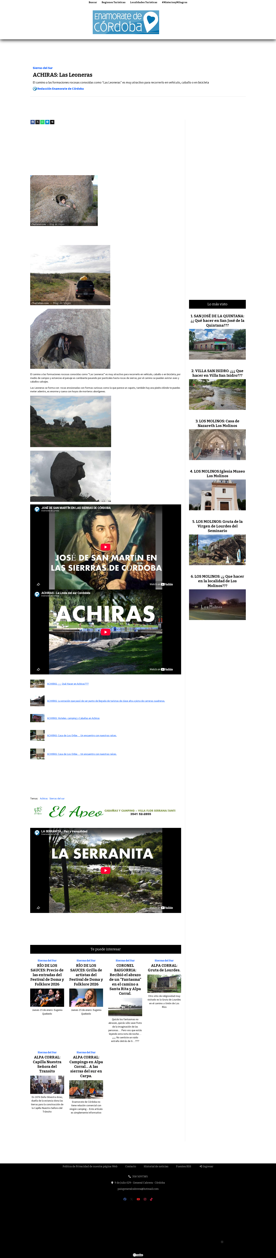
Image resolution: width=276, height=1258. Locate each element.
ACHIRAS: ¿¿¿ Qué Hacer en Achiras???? (68, 683)
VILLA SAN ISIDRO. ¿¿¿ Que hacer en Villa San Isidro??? (217, 373)
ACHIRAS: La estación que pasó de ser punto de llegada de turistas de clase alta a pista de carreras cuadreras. (106, 700)
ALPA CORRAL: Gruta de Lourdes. (164, 967)
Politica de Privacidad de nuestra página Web (90, 1166)
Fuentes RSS (183, 1166)
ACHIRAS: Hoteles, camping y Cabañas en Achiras (73, 718)
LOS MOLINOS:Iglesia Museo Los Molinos (219, 473)
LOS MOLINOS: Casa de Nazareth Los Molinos (218, 423)
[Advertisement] (223, 21)
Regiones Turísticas (113, 2)
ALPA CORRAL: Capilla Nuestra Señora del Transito (47, 1064)
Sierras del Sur (43, 68)
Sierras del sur (57, 798)
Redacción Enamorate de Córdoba (60, 88)
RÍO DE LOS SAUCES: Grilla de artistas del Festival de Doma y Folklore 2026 (86, 975)
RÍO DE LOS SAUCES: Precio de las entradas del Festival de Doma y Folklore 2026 (47, 975)
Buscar (93, 2)
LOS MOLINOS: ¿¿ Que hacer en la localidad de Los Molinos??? (219, 581)
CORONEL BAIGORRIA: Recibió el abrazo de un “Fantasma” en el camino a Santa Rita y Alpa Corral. (125, 979)
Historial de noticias (156, 1166)
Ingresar (207, 1166)
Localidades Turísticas (143, 2)
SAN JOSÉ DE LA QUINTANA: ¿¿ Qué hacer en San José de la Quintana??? (217, 321)
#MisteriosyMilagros (174, 2)
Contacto (130, 1166)
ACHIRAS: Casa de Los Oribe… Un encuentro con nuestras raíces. (82, 735)
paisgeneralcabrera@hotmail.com (138, 1188)
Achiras (44, 798)
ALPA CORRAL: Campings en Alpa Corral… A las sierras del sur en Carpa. (86, 1066)
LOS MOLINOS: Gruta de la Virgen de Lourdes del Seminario (219, 526)
